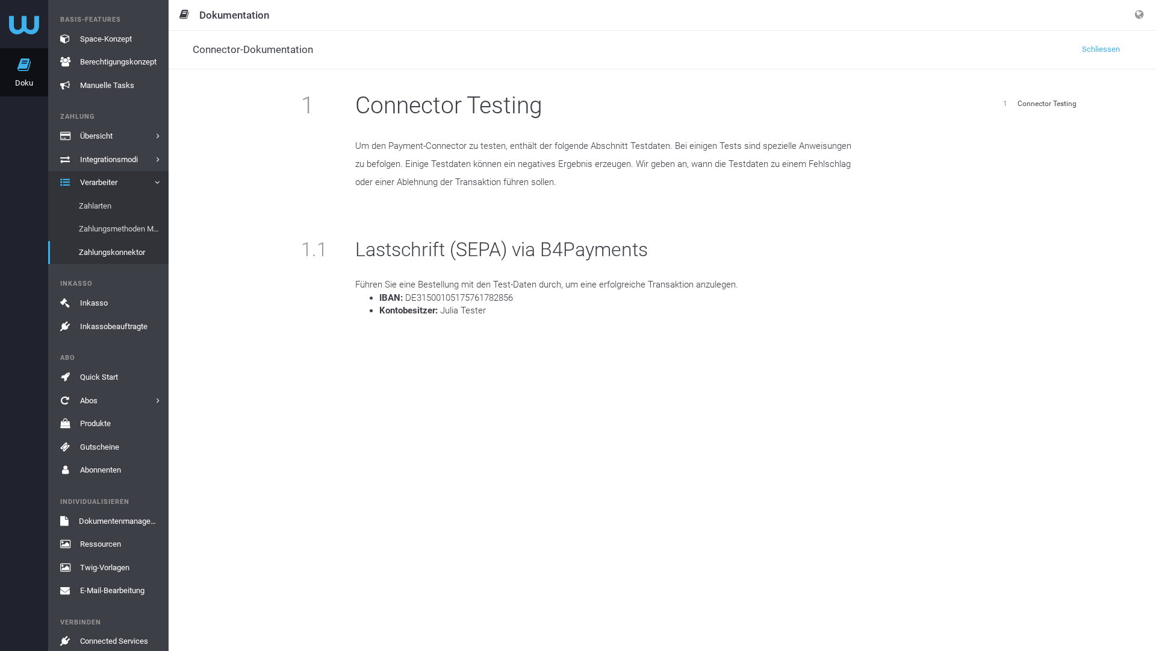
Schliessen (1101, 49)
